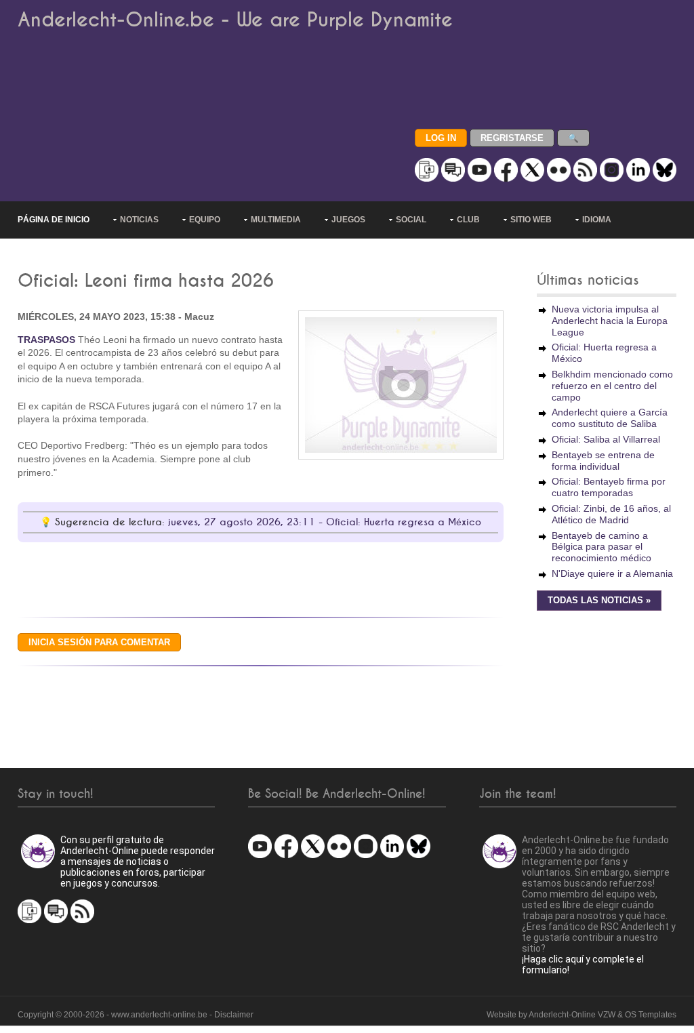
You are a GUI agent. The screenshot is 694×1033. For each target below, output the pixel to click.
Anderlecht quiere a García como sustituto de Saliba (610, 418)
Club (468, 219)
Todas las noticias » (599, 600)
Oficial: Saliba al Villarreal (606, 439)
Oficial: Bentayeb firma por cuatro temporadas (609, 487)
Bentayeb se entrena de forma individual (603, 460)
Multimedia (276, 219)
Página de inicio (53, 219)
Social (411, 219)
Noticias (139, 219)
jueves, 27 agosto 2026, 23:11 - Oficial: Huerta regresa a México (324, 522)
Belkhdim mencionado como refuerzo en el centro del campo (612, 386)
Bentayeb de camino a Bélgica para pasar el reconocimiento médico (601, 547)
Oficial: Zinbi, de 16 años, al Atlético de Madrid (611, 514)
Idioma (596, 219)
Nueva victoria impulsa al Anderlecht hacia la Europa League (610, 321)
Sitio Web (531, 219)
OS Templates (650, 1014)
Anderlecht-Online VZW (572, 1014)
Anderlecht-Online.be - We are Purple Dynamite (235, 20)
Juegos (348, 219)
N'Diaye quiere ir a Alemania (612, 573)
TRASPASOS (46, 339)
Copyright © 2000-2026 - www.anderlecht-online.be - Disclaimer (135, 1014)
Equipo (204, 219)
